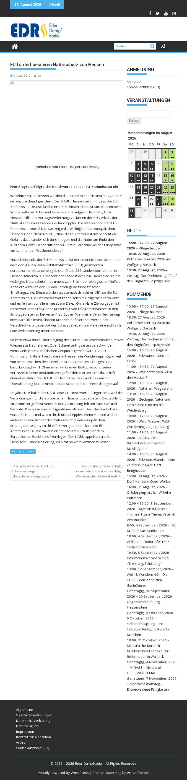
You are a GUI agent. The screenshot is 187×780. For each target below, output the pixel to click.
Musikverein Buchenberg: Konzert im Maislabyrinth (146, 443)
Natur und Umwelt (23, 451)
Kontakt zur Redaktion (33, 737)
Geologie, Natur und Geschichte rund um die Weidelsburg (148, 404)
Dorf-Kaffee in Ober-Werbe (148, 481)
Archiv (20, 742)
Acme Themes (138, 772)
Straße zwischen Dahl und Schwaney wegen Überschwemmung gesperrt (33, 471)
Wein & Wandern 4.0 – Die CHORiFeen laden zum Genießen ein (147, 580)
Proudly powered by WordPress (63, 772)
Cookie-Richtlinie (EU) (143, 87)
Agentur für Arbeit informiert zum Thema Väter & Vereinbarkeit (151, 514)
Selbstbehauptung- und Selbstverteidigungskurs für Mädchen (148, 629)
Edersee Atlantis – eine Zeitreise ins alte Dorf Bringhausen (151, 465)
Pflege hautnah (150, 248)
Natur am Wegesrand (155, 388)
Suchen (133, 121)
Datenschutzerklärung (33, 720)
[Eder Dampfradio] (15, 46)
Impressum (25, 731)
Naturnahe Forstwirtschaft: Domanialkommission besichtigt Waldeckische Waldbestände (98, 471)
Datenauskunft (27, 726)
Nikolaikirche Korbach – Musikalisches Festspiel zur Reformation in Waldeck (148, 651)
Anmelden (134, 81)
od (39, 76)
